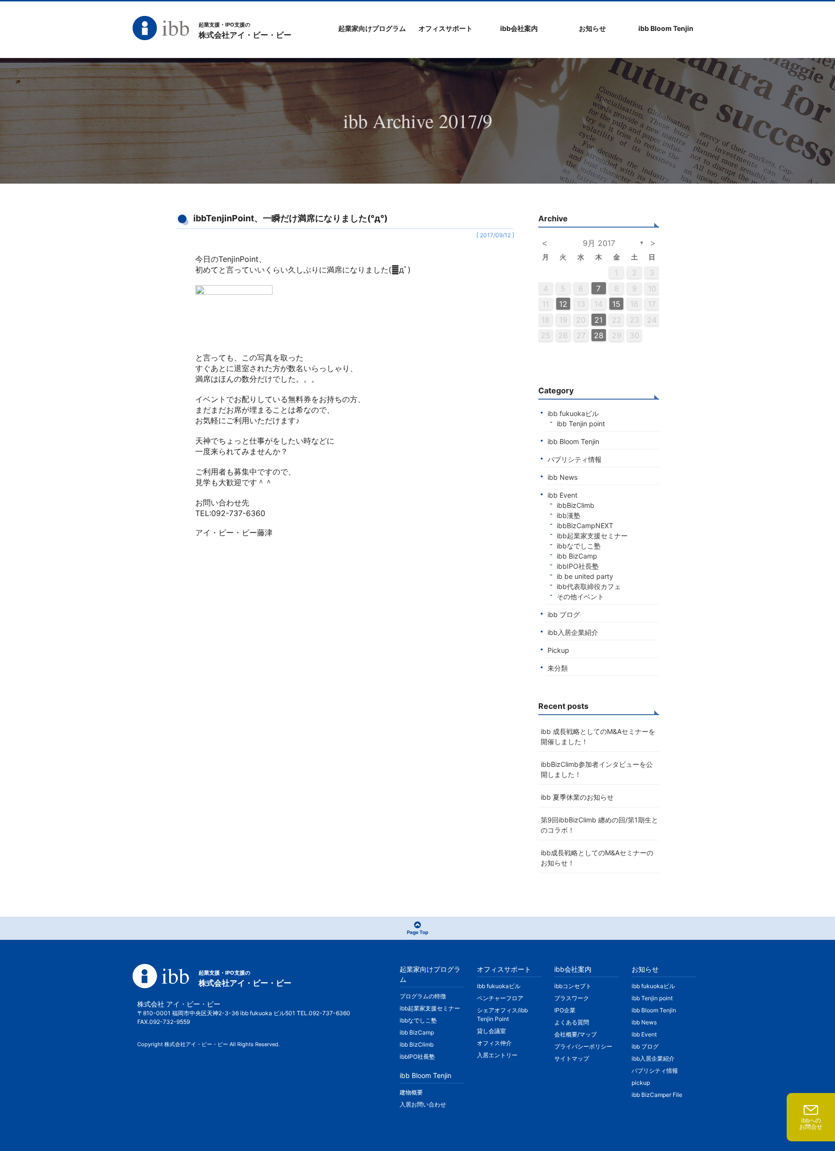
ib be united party (585, 576)
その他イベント (580, 596)
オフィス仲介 (494, 1043)
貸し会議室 (491, 1031)
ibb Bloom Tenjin (573, 441)
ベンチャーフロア (500, 998)
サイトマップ (571, 1058)
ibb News (562, 477)
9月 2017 (599, 243)
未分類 (557, 668)
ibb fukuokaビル (573, 413)
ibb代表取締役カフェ (589, 586)
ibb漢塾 (568, 515)
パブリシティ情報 (574, 459)
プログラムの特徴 (423, 996)
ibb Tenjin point (581, 423)
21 (598, 320)
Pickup (558, 650)
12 (563, 304)
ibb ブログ (563, 614)
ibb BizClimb (416, 1044)
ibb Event (562, 495)
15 (616, 304)
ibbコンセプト (572, 986)
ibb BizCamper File (657, 1094)
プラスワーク (571, 998)
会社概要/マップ (575, 1034)
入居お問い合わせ (423, 1104)
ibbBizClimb (575, 505)
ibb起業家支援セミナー (592, 536)
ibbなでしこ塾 (579, 546)
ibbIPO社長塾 (578, 566)
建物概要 (411, 1092)
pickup (641, 1082)
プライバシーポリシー (583, 1046)
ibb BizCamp (577, 556)
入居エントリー (497, 1055)
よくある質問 (571, 1022)
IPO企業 (565, 1010)
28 (599, 335)
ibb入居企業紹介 (572, 632)
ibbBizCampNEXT (585, 525)
